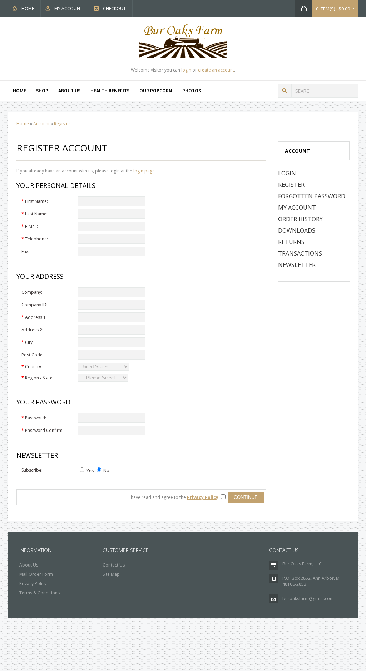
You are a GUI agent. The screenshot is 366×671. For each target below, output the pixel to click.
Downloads (296, 230)
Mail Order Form (36, 574)
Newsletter (297, 265)
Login (287, 173)
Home (27, 8)
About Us (69, 91)
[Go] (285, 91)
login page (144, 171)
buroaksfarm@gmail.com (308, 598)
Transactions (300, 253)
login (186, 70)
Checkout (114, 8)
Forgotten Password (311, 196)
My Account (68, 8)
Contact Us (114, 565)
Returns (291, 242)
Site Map (111, 574)
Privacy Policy (32, 583)
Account (41, 124)
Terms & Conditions (39, 593)
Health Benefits (109, 91)
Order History (300, 219)
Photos (191, 91)
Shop (42, 91)
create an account (216, 70)
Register (62, 124)
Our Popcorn (155, 91)
